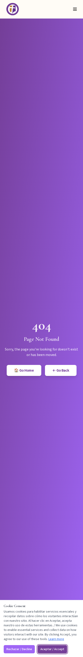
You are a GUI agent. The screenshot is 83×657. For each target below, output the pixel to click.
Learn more (56, 639)
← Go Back (60, 370)
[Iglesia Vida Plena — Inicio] (12, 9)
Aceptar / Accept (52, 649)
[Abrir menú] (75, 9)
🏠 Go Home (24, 370)
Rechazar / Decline (19, 649)
